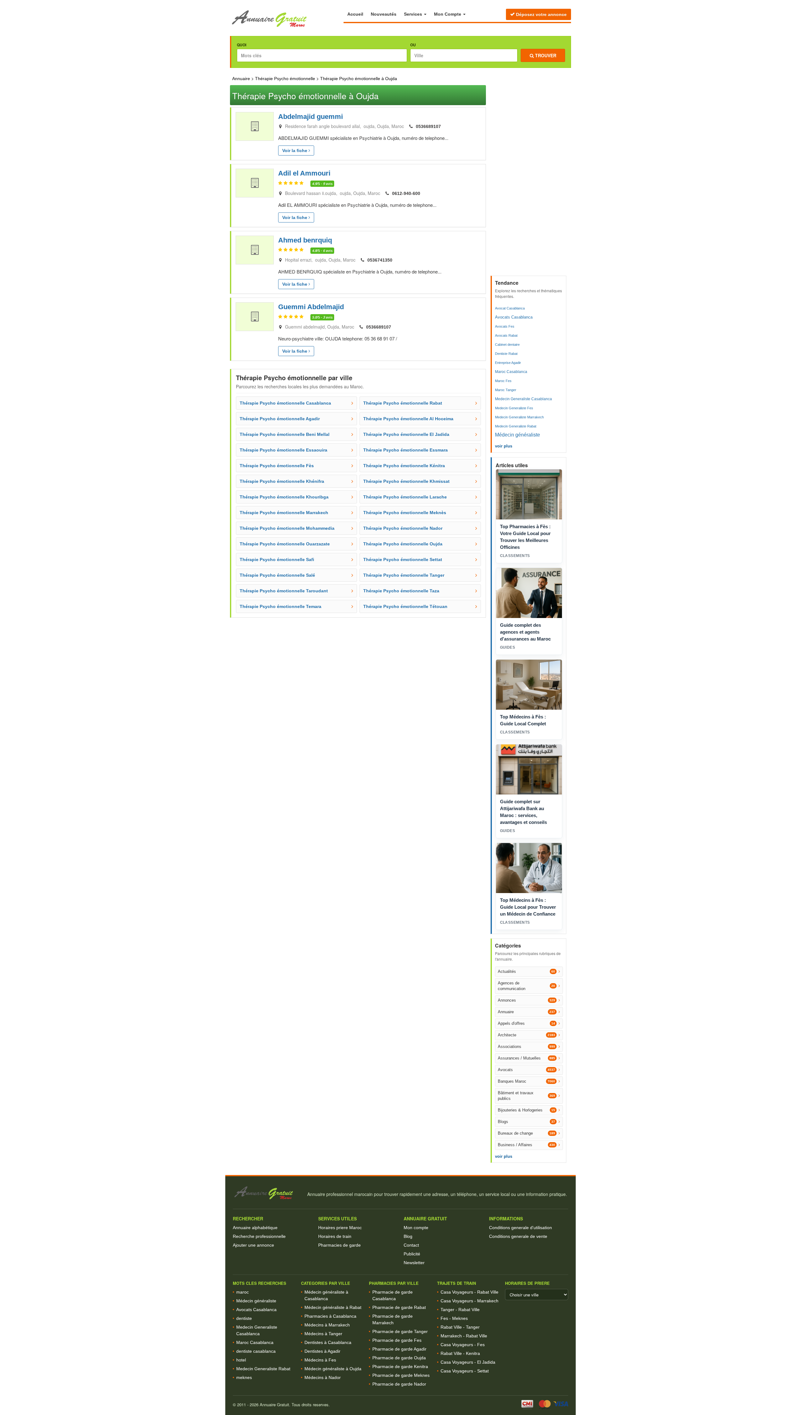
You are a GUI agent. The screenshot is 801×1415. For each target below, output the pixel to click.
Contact (411, 1245)
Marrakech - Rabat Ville (464, 1335)
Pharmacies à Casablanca (330, 1316)
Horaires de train (334, 1236)
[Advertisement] (529, 179)
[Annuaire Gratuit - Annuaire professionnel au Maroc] (267, 1193)
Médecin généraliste (517, 434)
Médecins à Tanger (323, 1333)
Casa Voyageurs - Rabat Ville (469, 1292)
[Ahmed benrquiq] (255, 250)
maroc (242, 1292)
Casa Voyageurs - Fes (463, 1344)
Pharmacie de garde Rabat (399, 1307)
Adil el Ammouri (304, 173)
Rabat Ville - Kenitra (460, 1353)
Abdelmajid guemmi (310, 116)
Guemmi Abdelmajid (311, 307)
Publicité (412, 1253)
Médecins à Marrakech (327, 1324)
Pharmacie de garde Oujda (399, 1357)
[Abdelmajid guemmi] (255, 126)
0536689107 (428, 126)
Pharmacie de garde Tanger (400, 1331)
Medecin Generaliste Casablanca (523, 399)
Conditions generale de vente (518, 1236)
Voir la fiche (295, 150)
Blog (408, 1236)
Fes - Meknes (454, 1318)
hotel (241, 1359)
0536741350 (379, 260)
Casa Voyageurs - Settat (465, 1370)
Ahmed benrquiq (305, 240)
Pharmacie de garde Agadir (399, 1348)
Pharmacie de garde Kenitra (400, 1366)
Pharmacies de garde (339, 1245)
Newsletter (414, 1262)
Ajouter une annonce (253, 1245)
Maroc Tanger (505, 390)
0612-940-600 (406, 193)
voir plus (503, 446)
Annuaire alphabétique (255, 1227)
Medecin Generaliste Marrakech (519, 417)
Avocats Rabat (506, 335)
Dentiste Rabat (506, 353)
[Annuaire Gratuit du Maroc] (287, 19)
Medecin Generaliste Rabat (515, 426)
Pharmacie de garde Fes (396, 1340)
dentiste (244, 1318)
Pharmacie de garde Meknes (401, 1375)
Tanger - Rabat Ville (460, 1309)
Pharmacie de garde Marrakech (392, 1319)
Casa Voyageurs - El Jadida (468, 1362)
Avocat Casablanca (510, 308)
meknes (244, 1377)
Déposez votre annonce (541, 14)
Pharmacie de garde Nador (399, 1384)
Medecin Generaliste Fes (514, 408)
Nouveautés (383, 14)
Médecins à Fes (320, 1359)
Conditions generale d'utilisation (520, 1227)
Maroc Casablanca (511, 372)
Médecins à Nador (322, 1377)
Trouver (545, 55)
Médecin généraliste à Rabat (332, 1307)
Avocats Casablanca (514, 317)
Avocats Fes (504, 326)
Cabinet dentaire (507, 344)
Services (413, 14)
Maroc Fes (503, 381)
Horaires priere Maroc (340, 1227)
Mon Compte (448, 14)
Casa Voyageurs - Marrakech (469, 1300)
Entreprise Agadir (508, 363)
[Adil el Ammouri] (255, 183)
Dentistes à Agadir (322, 1351)
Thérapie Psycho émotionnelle (285, 78)
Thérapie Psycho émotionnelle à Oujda (358, 78)
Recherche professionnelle (259, 1236)
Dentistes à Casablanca (327, 1342)
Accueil (355, 14)
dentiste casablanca (256, 1351)
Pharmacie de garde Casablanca (392, 1295)
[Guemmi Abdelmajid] (255, 316)
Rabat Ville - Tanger (460, 1327)
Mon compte (416, 1227)
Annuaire (241, 78)
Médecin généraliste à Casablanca (326, 1295)
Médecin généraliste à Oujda (332, 1368)
